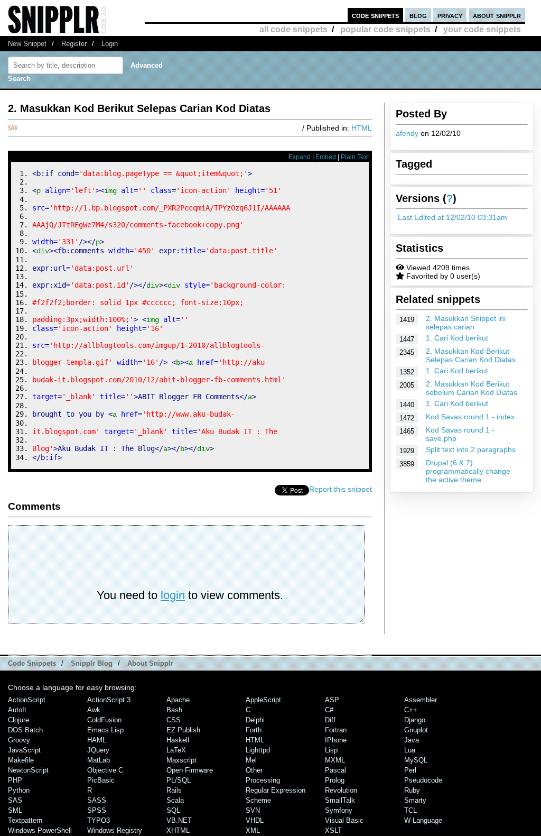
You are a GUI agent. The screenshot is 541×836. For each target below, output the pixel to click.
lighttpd (258, 750)
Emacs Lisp (105, 730)
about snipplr (497, 15)
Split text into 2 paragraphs (471, 449)
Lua (409, 750)
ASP (332, 700)
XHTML (178, 830)
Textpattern (25, 820)
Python (19, 790)
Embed (325, 157)
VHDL (255, 820)
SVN (253, 810)
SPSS (96, 810)
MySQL (415, 760)
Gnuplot (416, 730)
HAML (96, 740)
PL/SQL (178, 780)
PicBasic (101, 780)
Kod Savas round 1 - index (470, 416)
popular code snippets (385, 29)
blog (418, 15)
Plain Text (355, 157)
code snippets (375, 15)
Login (109, 44)
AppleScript (263, 700)
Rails (174, 790)
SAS (15, 800)
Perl (410, 770)
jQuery (98, 750)
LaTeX (176, 750)
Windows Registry (114, 830)
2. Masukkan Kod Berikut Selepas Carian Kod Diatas (471, 355)
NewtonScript (28, 770)
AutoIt (17, 710)
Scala (175, 800)
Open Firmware (189, 770)
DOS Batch (25, 730)
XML (253, 830)
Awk (93, 710)
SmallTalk (340, 800)
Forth (254, 730)
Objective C (105, 770)
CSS (173, 720)
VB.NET (179, 820)
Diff (330, 720)
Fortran (336, 730)
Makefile (21, 760)
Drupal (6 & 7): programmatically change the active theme (468, 471)
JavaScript (24, 750)
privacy (449, 15)
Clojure (18, 720)
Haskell (177, 740)
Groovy (19, 740)
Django (414, 720)
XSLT (333, 830)
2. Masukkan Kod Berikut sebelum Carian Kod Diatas (471, 388)
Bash (174, 710)
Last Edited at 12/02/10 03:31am (452, 217)
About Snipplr (150, 663)
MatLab (98, 760)
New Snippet (27, 44)
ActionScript (26, 700)
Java (411, 740)
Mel (251, 760)
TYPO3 (98, 820)
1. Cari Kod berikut (457, 338)
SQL (173, 810)
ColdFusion (104, 720)
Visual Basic (344, 820)
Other (254, 770)
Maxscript (181, 760)
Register (74, 44)
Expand (299, 157)
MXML (335, 760)
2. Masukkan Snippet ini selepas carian (466, 322)
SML (15, 810)
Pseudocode (423, 780)
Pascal (335, 770)
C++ (410, 710)
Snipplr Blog (92, 663)
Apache (178, 700)
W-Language (423, 820)
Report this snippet (340, 489)
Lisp (331, 750)
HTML (361, 128)
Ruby (412, 790)
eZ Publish (183, 730)
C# (329, 710)
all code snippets (293, 29)
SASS (96, 800)
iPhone (336, 740)
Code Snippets (32, 663)
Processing (263, 780)
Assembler (420, 700)
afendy (407, 133)
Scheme (258, 800)
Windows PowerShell (40, 830)
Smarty (415, 800)
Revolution (341, 790)
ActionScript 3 (108, 700)
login (173, 595)
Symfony (338, 810)
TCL (410, 810)
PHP (15, 780)
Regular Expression (275, 790)
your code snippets (482, 29)
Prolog (334, 780)
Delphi (255, 720)
